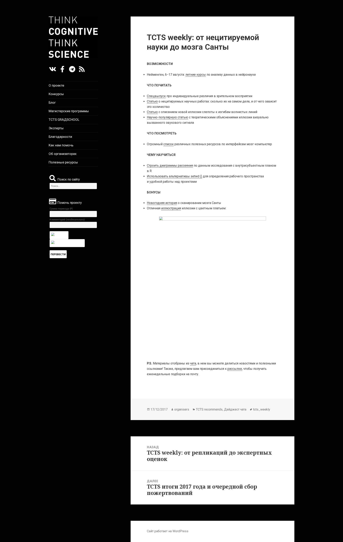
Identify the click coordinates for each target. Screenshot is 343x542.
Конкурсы (56, 94)
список (168, 144)
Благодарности (60, 137)
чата (193, 363)
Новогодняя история (162, 203)
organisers (181, 409)
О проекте (56, 85)
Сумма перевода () (61, 208)
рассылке (234, 369)
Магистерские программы (69, 111)
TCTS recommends (209, 409)
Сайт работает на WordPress (167, 531)
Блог (52, 102)
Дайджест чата (235, 409)
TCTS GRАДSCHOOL (64, 120)
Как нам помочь (61, 145)
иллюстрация (171, 208)
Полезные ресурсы (63, 162)
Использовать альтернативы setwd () (174, 176)
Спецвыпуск (156, 96)
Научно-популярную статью (167, 117)
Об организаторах (62, 154)
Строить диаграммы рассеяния (170, 165)
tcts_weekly (261, 409)
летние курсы (195, 74)
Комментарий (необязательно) (67, 219)
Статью (152, 101)
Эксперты (56, 128)
